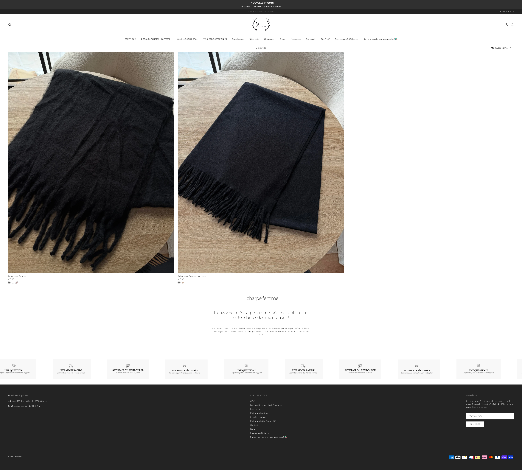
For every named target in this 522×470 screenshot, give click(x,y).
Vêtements (254, 39)
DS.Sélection (18, 456)
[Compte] (506, 24)
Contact (254, 425)
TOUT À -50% (130, 39)
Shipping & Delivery (259, 433)
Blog (252, 429)
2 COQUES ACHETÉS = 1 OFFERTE (155, 39)
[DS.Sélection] (261, 24)
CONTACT (325, 39)
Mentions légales (258, 417)
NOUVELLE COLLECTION (187, 39)
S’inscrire (475, 424)
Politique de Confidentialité (263, 421)
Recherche (255, 409)
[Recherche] (9, 24)
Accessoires (296, 39)
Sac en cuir (311, 39)
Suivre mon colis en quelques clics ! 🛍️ (380, 39)
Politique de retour (259, 413)
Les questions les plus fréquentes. (266, 405)
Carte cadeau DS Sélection (346, 39)
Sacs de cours (238, 39)
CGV (252, 401)
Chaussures (269, 39)
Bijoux (282, 39)
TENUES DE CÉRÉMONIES (215, 39)
